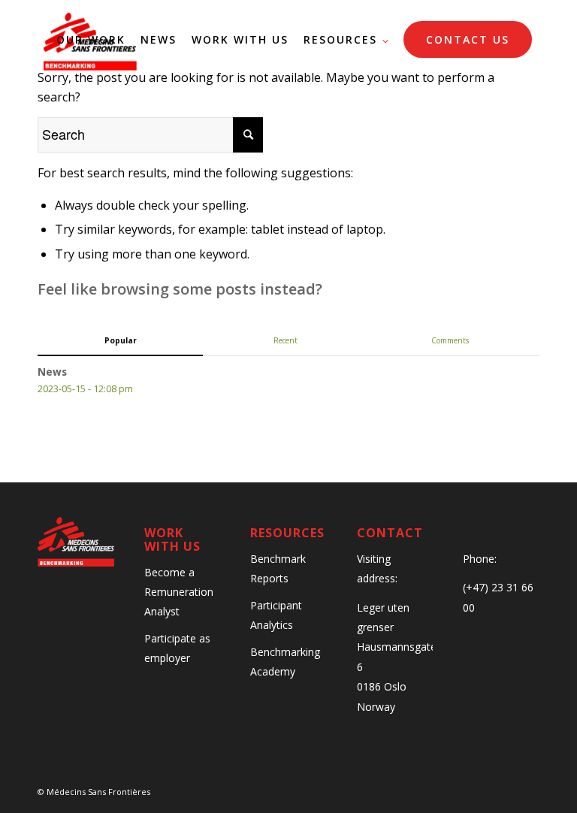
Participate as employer (177, 648)
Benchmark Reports (278, 568)
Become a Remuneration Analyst (178, 592)
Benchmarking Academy (285, 662)
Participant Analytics (276, 615)
